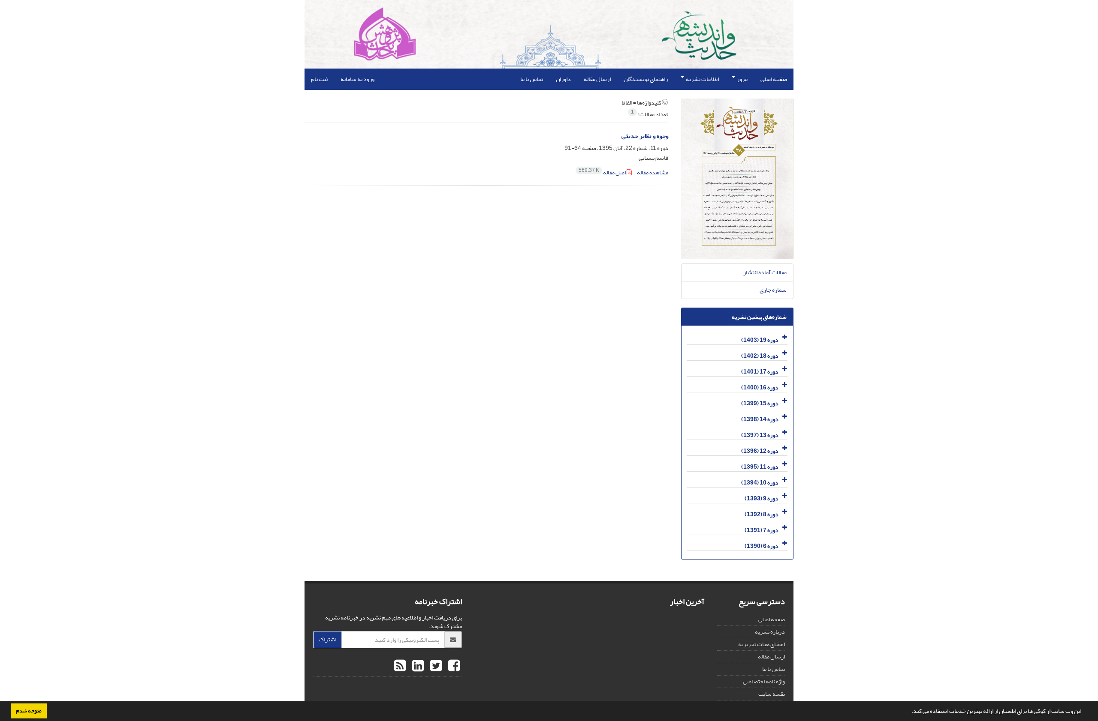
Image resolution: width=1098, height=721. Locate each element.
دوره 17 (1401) (759, 371)
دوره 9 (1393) (761, 498)
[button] (909, 712)
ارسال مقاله (597, 79)
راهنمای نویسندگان (646, 79)
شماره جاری (773, 290)
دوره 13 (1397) (759, 435)
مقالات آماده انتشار (765, 272)
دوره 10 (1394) (759, 482)
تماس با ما (531, 79)
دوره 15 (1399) (759, 403)
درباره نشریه (770, 631)
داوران (563, 79)
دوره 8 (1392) (761, 514)
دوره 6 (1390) (761, 546)
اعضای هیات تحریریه (761, 644)
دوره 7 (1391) (761, 530)
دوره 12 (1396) (759, 451)
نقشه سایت (771, 694)
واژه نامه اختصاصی (764, 681)
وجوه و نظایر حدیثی (644, 136)
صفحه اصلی (773, 79)
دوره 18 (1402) (759, 356)
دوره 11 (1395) (759, 467)
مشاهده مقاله (652, 172)
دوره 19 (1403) (759, 340)
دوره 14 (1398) (759, 419)
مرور (742, 79)
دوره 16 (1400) (759, 387)
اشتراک (327, 639)
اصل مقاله (603, 172)
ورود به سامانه (357, 79)
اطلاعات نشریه (702, 79)
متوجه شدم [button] (29, 711)
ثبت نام (319, 79)
